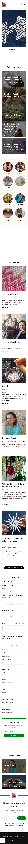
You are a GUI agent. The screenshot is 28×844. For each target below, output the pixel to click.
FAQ (18, 836)
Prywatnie (4, 692)
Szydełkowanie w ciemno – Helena (13, 783)
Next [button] (24, 31)
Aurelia (3, 608)
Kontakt (22, 836)
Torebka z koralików (11, 342)
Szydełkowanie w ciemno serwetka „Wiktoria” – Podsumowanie (11, 128)
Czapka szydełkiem (6, 659)
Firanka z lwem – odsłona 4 (9, 610)
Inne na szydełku (6, 669)
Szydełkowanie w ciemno (17, 82)
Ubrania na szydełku (7, 712)
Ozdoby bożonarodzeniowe (10, 544)
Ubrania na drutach (6, 709)
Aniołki (3, 649)
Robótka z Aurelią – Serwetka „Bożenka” (13, 78)
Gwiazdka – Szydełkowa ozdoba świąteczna (12, 539)
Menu (24, 4)
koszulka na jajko (6, 676)
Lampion (4, 679)
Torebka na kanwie (10, 294)
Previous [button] (3, 31)
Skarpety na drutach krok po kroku (11, 630)
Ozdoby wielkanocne (7, 686)
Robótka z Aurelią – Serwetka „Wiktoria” (13, 95)
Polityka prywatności (9, 836)
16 (6, 136)
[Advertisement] (14, 240)
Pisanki (6, 117)
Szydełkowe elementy (7, 702)
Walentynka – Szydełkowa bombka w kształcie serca (13, 485)
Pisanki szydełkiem (12, 115)
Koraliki (4, 345)
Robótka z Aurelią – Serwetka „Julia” (12, 145)
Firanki (3, 666)
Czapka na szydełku (6, 656)
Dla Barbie (4, 663)
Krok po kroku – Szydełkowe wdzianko (13, 617)
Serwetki (6, 82)
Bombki (12, 58)
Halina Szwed (5, 621)
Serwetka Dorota (9, 438)
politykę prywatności (16, 740)
